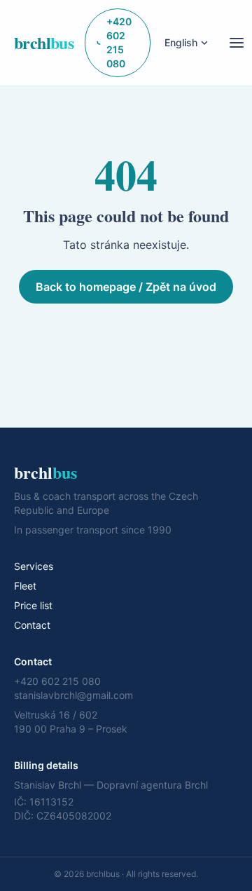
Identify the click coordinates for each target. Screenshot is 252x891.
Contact (32, 625)
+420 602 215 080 (119, 42)
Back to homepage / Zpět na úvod (126, 287)
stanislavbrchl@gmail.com (73, 695)
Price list (33, 605)
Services (33, 566)
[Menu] (237, 43)
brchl (44, 43)
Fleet (25, 586)
